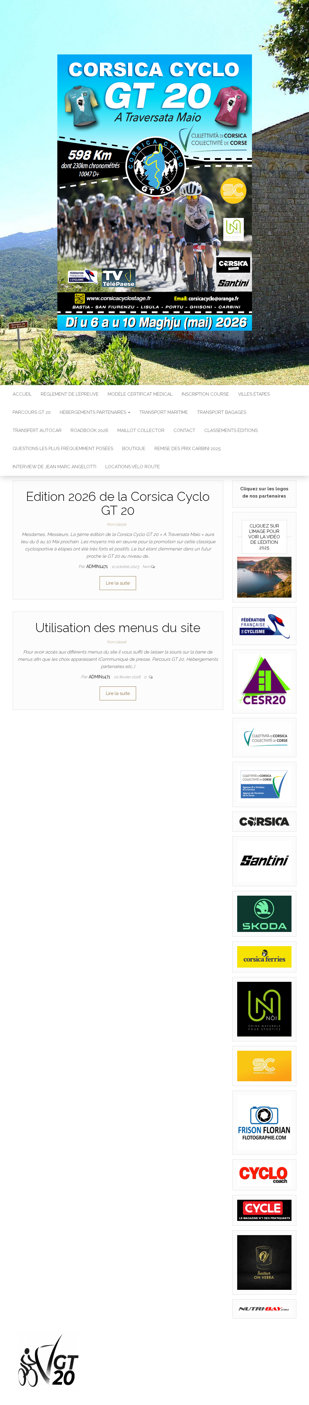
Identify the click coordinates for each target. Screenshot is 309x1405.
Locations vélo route (132, 466)
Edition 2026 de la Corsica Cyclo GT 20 (118, 503)
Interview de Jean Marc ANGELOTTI (54, 466)
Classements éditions (231, 430)
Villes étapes (254, 394)
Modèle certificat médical (140, 394)
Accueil (22, 394)
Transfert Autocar (37, 430)
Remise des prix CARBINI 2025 (187, 448)
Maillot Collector (140, 430)
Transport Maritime (163, 412)
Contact (184, 430)
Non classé (116, 524)
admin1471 (97, 566)
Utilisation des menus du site (117, 627)
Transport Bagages (221, 412)
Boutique (133, 448)
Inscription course (205, 394)
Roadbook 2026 (89, 430)
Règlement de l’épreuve (70, 394)
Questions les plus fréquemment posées (63, 448)
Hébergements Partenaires (93, 412)
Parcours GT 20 (32, 412)
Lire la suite (118, 583)
